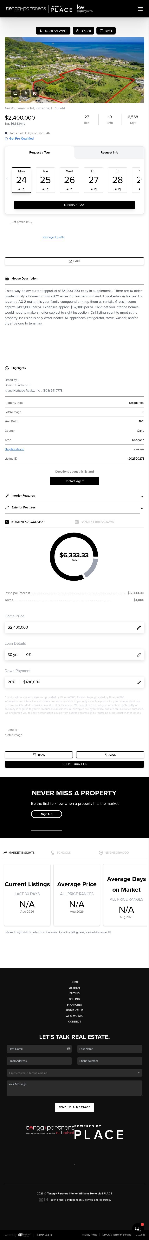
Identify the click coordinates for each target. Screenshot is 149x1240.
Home (75, 982)
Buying (74, 993)
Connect (74, 1021)
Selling (74, 999)
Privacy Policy (89, 1234)
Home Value (74, 1010)
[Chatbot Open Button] (138, 1229)
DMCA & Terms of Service (116, 1234)
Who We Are (74, 1016)
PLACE (108, 1193)
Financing (74, 1004)
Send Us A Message (74, 1107)
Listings (74, 987)
